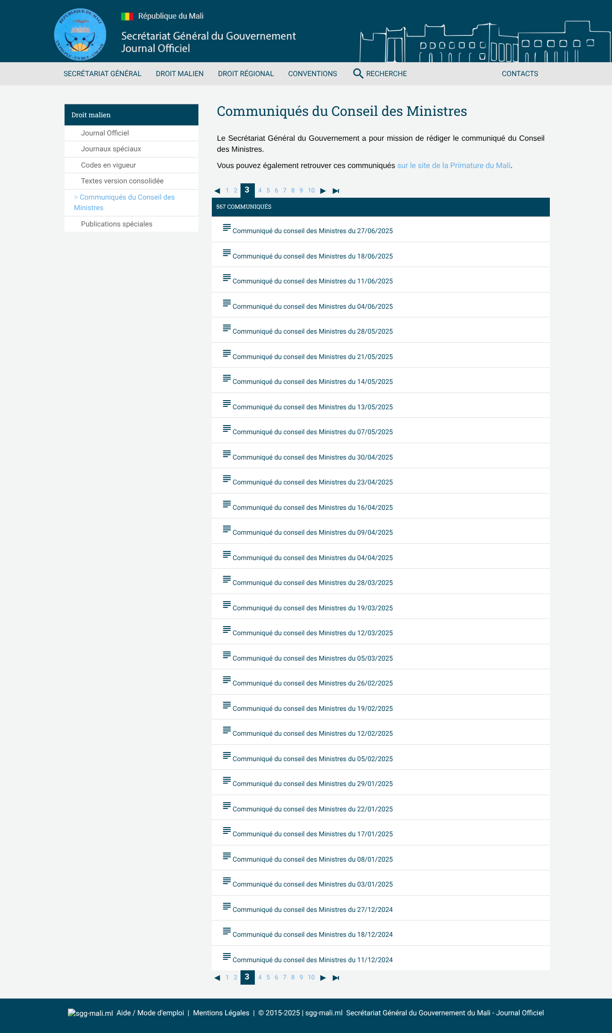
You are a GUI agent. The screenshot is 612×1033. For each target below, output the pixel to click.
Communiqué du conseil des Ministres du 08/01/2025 (307, 857)
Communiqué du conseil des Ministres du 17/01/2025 (307, 831)
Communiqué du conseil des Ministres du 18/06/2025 (307, 253)
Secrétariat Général (103, 73)
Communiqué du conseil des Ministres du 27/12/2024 (307, 907)
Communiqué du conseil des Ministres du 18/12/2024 (307, 932)
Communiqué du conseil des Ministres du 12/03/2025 (307, 630)
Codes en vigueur (108, 165)
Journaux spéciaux (111, 149)
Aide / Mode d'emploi (150, 1013)
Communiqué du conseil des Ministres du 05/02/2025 (307, 756)
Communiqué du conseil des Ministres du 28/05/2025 (307, 329)
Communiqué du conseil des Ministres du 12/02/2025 (307, 731)
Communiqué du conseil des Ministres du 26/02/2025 (307, 680)
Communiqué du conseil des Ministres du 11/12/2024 (307, 957)
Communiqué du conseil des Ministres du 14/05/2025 (307, 379)
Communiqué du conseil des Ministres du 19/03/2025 (307, 605)
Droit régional (246, 73)
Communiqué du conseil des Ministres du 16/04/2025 (307, 505)
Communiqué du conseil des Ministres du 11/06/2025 (307, 278)
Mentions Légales (221, 1013)
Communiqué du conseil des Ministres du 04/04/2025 (307, 555)
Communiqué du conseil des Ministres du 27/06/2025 (307, 228)
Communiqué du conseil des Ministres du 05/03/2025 (307, 655)
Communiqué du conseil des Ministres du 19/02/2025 (307, 706)
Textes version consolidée (122, 181)
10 (311, 190)
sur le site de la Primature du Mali (454, 165)
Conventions (312, 73)
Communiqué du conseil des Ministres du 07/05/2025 (307, 429)
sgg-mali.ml (324, 1013)
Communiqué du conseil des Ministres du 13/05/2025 (307, 404)
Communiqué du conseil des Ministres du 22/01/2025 (307, 806)
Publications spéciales (117, 224)
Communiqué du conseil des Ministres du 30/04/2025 (307, 454)
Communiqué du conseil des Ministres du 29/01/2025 (307, 781)
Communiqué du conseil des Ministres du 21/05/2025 (307, 354)
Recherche (379, 74)
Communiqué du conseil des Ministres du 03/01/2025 (307, 881)
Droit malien (180, 73)
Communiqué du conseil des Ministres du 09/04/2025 (307, 530)
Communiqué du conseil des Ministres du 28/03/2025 (307, 580)
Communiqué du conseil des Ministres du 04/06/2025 (307, 304)
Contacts (520, 73)
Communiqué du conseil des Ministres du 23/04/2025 (307, 479)
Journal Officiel (105, 133)
